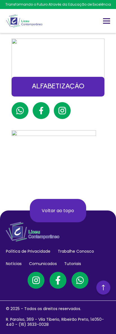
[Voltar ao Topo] (103, 288)
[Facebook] (58, 280)
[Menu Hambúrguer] (106, 21)
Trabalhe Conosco (76, 251)
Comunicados (43, 263)
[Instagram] (36, 280)
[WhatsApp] (80, 280)
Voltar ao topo (58, 210)
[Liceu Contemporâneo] (24, 21)
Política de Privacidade (28, 251)
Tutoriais (72, 263)
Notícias (14, 263)
